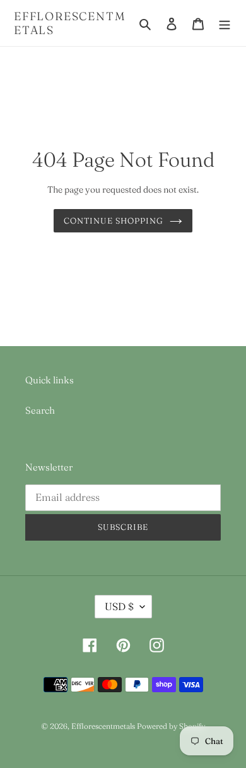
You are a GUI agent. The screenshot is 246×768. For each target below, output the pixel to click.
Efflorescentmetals (70, 23)
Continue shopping (114, 220)
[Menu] (224, 23)
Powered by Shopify (171, 726)
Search (40, 410)
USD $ (119, 606)
